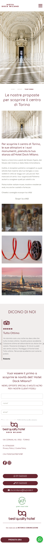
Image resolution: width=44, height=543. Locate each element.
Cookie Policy (20, 448)
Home (13, 89)
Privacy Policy (8, 448)
